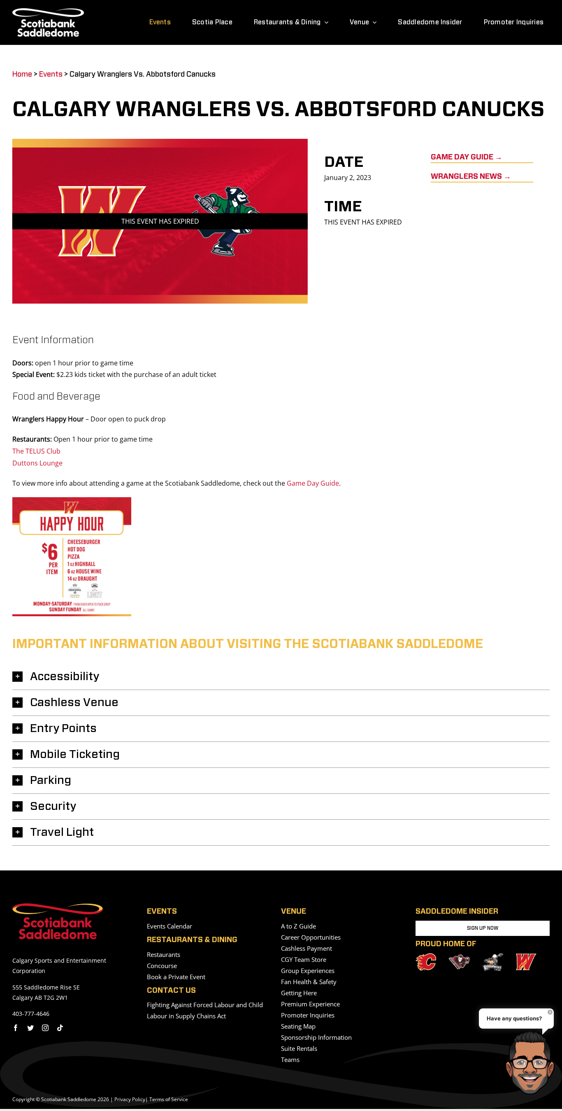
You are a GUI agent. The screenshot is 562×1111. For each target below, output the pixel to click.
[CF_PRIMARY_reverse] (426, 956)
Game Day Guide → (466, 157)
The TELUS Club (36, 451)
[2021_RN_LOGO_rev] (493, 956)
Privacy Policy (129, 1099)
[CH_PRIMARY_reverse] (459, 957)
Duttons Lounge (37, 463)
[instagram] (45, 1027)
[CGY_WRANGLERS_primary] (526, 956)
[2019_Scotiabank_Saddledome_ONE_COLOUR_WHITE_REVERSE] (48, 11)
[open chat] (532, 1063)
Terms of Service (168, 1099)
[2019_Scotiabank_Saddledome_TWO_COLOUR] (57, 906)
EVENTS (162, 911)
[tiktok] (60, 1027)
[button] (281, 677)
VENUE (293, 911)
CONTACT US (171, 990)
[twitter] (30, 1027)
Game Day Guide (313, 483)
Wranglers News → (471, 176)
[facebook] (15, 1027)
